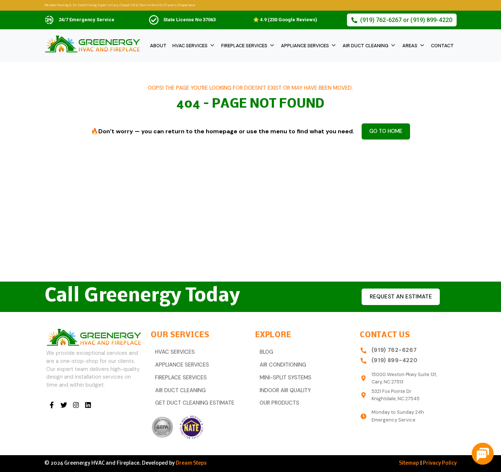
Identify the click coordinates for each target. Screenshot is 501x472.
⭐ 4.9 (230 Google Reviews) (285, 19)
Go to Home (385, 131)
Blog (266, 352)
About (158, 45)
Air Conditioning (283, 364)
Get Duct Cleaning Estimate (194, 402)
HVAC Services (190, 45)
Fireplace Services (244, 45)
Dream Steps (191, 463)
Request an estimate (401, 296)
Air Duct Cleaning (365, 45)
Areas (409, 45)
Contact (442, 45)
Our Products (279, 402)
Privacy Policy (440, 463)
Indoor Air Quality (285, 390)
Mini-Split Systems (285, 377)
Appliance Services (305, 45)
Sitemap (409, 463)
